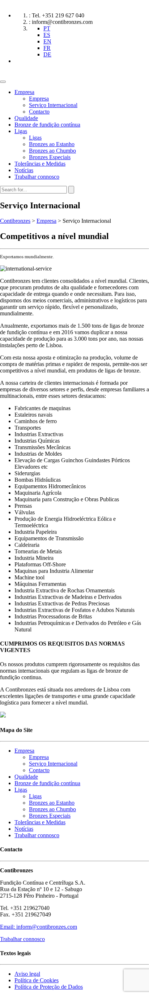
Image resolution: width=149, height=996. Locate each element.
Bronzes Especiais (50, 157)
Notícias (23, 170)
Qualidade (26, 118)
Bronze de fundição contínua (47, 125)
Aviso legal (27, 974)
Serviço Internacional (53, 105)
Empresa (24, 92)
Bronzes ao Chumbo (52, 151)
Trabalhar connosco (36, 177)
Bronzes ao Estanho (51, 144)
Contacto (39, 111)
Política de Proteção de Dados (48, 987)
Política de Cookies (36, 980)
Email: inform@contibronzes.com (38, 927)
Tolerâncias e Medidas (39, 164)
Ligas (20, 131)
